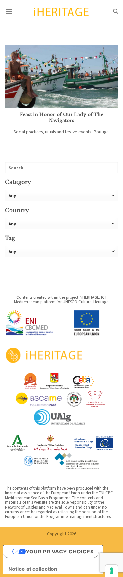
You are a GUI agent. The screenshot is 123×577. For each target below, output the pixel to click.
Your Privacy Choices (60, 551)
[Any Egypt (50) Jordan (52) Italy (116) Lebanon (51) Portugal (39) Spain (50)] (61, 223)
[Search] (115, 11)
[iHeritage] (62, 11)
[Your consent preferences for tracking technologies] (111, 571)
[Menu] (9, 11)
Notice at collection (32, 569)
